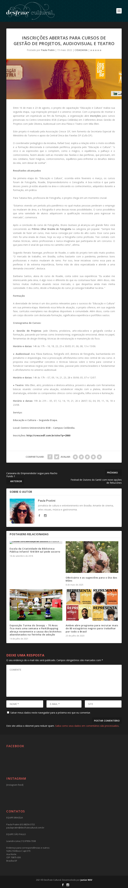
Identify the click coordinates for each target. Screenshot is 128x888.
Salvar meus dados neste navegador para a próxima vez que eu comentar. (50, 712)
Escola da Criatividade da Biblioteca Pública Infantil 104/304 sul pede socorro (35, 550)
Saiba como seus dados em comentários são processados (87, 725)
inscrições (95, 115)
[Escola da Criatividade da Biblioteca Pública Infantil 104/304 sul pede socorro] (36, 542)
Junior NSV (86, 879)
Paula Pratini (47, 50)
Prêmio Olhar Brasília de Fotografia (51, 229)
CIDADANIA (81, 50)
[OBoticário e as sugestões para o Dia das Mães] (92, 557)
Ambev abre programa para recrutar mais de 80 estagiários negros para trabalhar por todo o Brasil (92, 628)
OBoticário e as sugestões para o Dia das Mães (91, 579)
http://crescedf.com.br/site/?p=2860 (48, 435)
